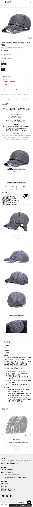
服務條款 (3, 463)
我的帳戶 (18, 461)
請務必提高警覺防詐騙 (12, 463)
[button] (31, 434)
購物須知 (23, 461)
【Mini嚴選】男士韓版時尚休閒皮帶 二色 (16, 443)
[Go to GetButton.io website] (29, 505)
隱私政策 (29, 461)
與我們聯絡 (12, 461)
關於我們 (6, 461)
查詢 (2, 461)
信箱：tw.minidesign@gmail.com (10, 474)
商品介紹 (9, 99)
